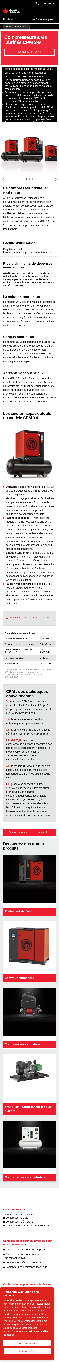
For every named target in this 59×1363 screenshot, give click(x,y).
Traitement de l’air (18, 911)
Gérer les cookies (27, 1351)
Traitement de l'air (15, 1225)
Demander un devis (29, 51)
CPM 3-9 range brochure (22, 617)
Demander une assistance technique (26, 1267)
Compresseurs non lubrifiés (25, 1177)
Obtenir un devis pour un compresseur (27, 1249)
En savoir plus (44, 19)
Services (44, 1225)
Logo (15, 12)
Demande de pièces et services (23, 1262)
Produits (8, 19)
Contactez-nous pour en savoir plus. (29, 832)
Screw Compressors (16, 26)
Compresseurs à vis (16, 1217)
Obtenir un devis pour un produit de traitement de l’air (25, 1256)
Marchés (47, 3)
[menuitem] (11, 19)
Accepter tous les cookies (27, 1343)
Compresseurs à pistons (22, 1044)
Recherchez (37, 3)
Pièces (33, 1225)
